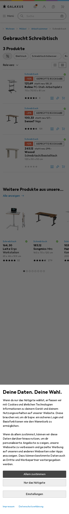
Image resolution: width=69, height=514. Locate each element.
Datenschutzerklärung (31, 506)
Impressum (9, 506)
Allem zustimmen (34, 474)
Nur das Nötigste (34, 483)
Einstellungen (34, 494)
